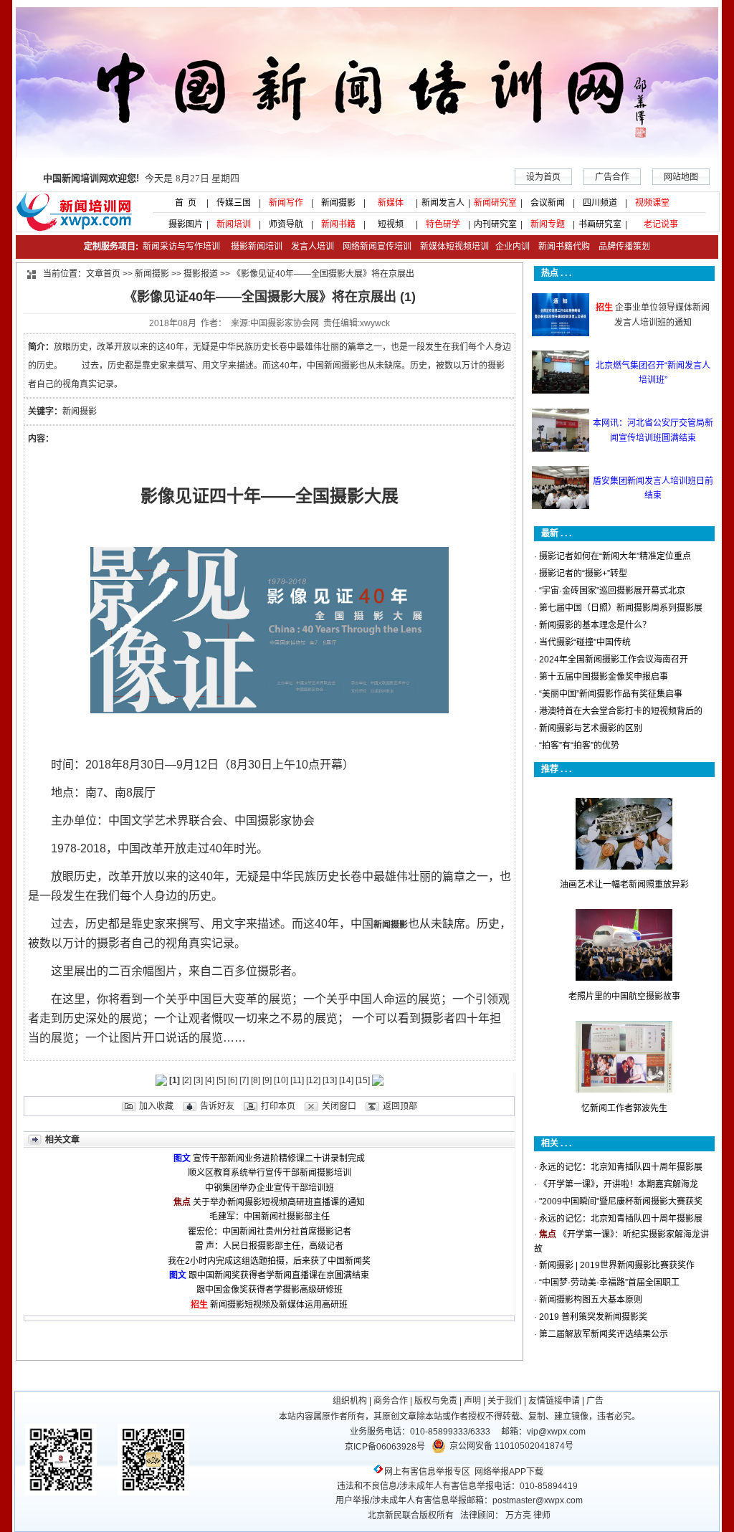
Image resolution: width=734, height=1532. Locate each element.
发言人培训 (314, 247)
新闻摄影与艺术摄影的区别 (590, 728)
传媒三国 (233, 203)
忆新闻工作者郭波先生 (624, 1108)
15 (363, 1080)
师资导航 (286, 224)
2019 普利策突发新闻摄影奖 (593, 1317)
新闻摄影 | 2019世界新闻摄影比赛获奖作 (617, 1265)
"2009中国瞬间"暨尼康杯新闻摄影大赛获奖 (620, 1201)
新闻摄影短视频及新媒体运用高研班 (279, 1305)
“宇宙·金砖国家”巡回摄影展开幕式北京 (612, 591)
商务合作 (390, 1401)
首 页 (181, 203)
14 (346, 1080)
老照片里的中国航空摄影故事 (624, 996)
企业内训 (509, 247)
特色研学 (443, 224)
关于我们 (504, 1401)
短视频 (391, 224)
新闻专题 (547, 224)
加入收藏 (156, 1106)
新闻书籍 (338, 224)
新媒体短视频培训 (454, 247)
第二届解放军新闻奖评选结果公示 (603, 1334)
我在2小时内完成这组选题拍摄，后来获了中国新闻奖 (269, 1261)
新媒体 (391, 203)
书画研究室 (599, 224)
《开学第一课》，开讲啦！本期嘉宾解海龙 (618, 1184)
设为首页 (543, 177)
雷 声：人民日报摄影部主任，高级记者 (269, 1246)
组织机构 (350, 1401)
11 (297, 1080)
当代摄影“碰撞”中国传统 (585, 642)
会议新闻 (547, 203)
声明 (472, 1401)
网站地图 (681, 177)
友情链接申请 (554, 1401)
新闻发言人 (442, 203)
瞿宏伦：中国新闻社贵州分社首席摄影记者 (269, 1232)
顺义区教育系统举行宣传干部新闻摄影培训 (269, 1173)
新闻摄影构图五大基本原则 (590, 1300)
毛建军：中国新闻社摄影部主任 (269, 1217)
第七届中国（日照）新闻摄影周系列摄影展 (620, 608)
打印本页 (278, 1106)
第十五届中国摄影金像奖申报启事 (603, 677)
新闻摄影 (338, 203)
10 (281, 1080)
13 (330, 1080)
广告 (595, 1401)
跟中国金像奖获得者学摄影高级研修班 (269, 1290)
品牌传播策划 (621, 247)
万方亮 (518, 1515)
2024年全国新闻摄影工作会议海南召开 (613, 660)
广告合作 (612, 177)
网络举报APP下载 (509, 1472)
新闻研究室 (495, 203)
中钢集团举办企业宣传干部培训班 (269, 1188)
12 (313, 1080)
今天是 (141, 178)
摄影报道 (201, 274)
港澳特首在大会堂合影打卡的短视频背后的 (620, 711)
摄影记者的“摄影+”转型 (583, 573)
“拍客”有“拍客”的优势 (579, 746)
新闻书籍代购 (560, 247)
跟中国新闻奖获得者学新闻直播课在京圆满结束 (279, 1275)
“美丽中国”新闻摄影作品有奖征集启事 (610, 694)
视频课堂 (652, 203)
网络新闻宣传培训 (377, 247)
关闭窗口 (339, 1106)
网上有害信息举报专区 (427, 1472)
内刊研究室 (495, 224)
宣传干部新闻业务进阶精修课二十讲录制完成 (279, 1158)
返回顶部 (400, 1106)
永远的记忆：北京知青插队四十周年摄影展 (620, 1167)
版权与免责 (435, 1401)
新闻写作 (286, 203)
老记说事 (661, 224)
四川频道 (600, 203)
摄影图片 (181, 224)
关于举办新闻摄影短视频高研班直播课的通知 (279, 1202)
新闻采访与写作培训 (180, 247)
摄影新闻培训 (256, 247)
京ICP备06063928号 (385, 1447)
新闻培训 (233, 224)
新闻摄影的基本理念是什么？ (595, 625)
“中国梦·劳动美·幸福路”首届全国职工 (609, 1283)
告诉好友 (217, 1106)
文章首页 (103, 274)
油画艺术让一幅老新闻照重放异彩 (624, 885)
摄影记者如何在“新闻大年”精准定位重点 (615, 556)
